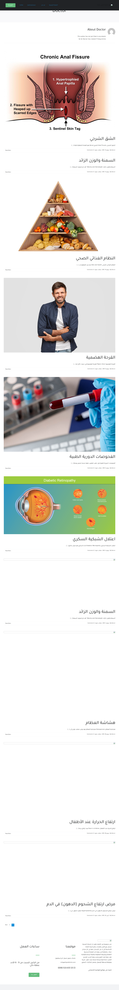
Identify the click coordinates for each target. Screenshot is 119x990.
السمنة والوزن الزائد (97, 161)
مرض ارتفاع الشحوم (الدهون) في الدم (81, 904)
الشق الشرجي (102, 139)
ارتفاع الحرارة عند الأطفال (92, 822)
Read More (8, 150)
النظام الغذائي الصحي (95, 258)
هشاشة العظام (100, 723)
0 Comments (90, 150)
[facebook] (111, 975)
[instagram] (108, 975)
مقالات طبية (98, 150)
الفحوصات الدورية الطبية (92, 457)
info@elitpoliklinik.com (68, 962)
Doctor (113, 150)
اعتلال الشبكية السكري (94, 539)
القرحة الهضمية (100, 358)
